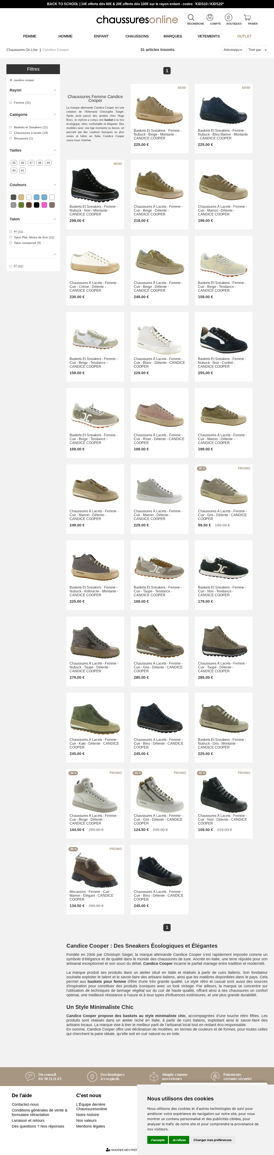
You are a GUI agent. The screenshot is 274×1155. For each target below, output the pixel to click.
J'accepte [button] (158, 1140)
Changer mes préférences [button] (213, 1140)
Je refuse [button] (179, 1140)
